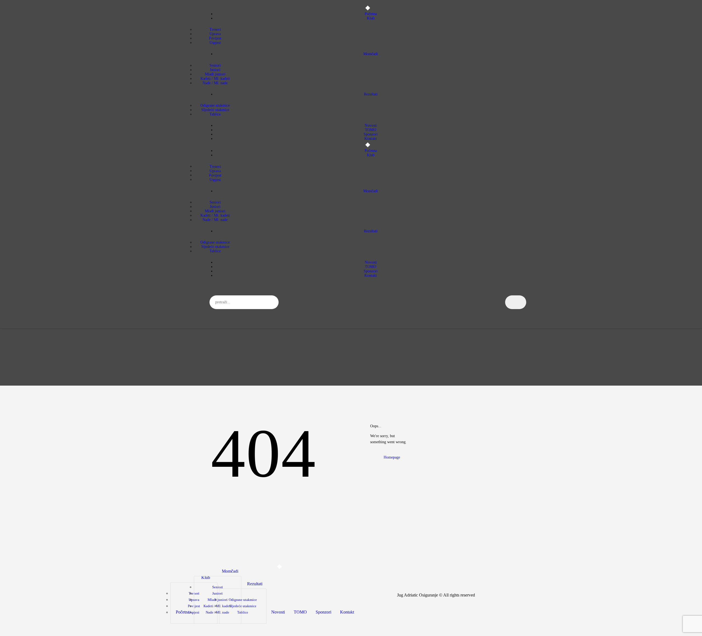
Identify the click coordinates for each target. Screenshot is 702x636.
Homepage (392, 457)
